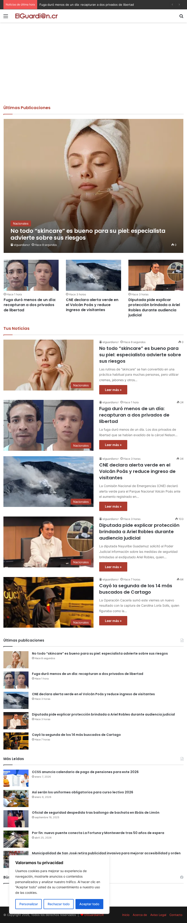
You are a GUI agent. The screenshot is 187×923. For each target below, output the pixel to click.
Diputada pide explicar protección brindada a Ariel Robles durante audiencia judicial (154, 307)
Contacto (175, 915)
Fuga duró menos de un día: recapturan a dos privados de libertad (30, 305)
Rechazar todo (59, 904)
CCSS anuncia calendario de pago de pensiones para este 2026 (85, 772)
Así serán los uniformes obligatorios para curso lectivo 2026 (82, 792)
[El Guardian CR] (36, 16)
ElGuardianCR (94, 915)
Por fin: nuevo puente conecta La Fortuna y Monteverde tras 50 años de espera (98, 833)
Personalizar (28, 904)
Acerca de (140, 915)
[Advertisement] (93, 70)
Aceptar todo (89, 904)
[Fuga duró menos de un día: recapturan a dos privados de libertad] (31, 275)
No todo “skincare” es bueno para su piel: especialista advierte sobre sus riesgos (140, 354)
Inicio (126, 915)
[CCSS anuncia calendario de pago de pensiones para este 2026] (16, 778)
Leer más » (113, 390)
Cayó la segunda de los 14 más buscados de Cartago (135, 588)
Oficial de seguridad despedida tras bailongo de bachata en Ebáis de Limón (95, 812)
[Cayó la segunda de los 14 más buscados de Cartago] (16, 741)
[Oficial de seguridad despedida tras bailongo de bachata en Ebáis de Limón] (16, 818)
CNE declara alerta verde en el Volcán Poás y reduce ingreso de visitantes (92, 4)
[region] (59, 884)
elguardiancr (22, 244)
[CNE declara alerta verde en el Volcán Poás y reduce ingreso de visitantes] (93, 275)
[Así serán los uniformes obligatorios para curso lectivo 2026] (16, 798)
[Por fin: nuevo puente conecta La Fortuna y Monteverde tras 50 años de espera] (16, 839)
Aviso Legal (158, 915)
